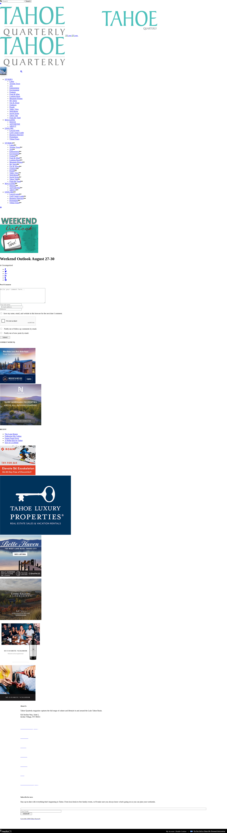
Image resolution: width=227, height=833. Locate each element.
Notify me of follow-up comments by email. (20, 329)
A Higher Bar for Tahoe (14, 440)
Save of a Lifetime (11, 443)
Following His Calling (13, 436)
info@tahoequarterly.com (29, 721)
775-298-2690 (25, 719)
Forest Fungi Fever (12, 438)
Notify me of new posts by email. (16, 333)
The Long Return (11, 434)
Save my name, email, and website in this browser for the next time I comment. (33, 313)
